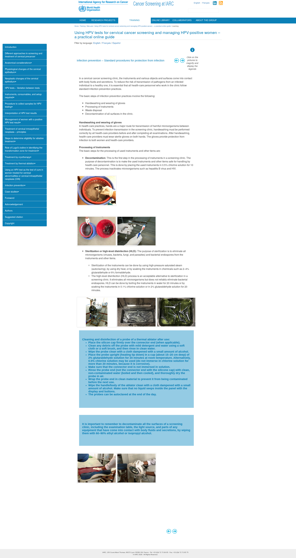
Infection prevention (14, 185)
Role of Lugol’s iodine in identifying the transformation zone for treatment (23, 149)
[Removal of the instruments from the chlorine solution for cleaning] (97, 231)
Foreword (9, 197)
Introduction (10, 46)
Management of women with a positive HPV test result (23, 121)
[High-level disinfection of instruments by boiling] (136, 312)
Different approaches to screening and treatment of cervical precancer (23, 55)
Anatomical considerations (18, 62)
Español (116, 42)
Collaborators (182, 20)
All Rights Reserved (150, 554)
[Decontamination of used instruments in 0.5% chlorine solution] (97, 190)
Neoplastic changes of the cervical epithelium (21, 80)
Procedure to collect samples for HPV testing (23, 105)
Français (206, 2)
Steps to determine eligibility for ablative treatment (24, 140)
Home (83, 20)
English (197, 2)
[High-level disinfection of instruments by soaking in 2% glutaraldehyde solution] (176, 312)
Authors (8, 210)
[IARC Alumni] (215, 3)
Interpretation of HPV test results (21, 113)
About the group (206, 20)
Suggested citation (14, 216)
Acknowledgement (14, 204)
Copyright (9, 223)
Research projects (103, 20)
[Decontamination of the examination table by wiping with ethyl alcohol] (97, 468)
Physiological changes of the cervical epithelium (23, 70)
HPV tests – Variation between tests (22, 87)
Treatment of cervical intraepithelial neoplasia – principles (22, 130)
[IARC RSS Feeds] (221, 3)
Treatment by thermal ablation (19, 163)
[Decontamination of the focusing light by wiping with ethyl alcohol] (136, 468)
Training (134, 20)
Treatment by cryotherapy (17, 157)
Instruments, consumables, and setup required (23, 96)
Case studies (11, 191)
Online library (161, 20)
